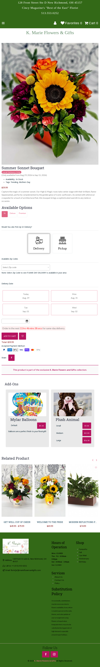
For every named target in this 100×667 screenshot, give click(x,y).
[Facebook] (45, 654)
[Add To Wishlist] (22, 336)
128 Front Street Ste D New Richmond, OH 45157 (50, 2)
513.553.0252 (50, 13)
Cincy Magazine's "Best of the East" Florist (50, 7)
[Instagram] (54, 654)
